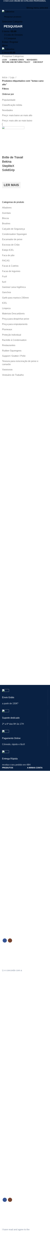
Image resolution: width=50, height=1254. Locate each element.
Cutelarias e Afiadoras (11, 772)
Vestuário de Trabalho (13, 375)
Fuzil (4, 276)
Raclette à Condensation (14, 340)
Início (5, 77)
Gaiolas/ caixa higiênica (14, 287)
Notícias (5, 869)
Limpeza (6, 308)
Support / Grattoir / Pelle (14, 356)
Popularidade (8, 100)
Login (29, 772)
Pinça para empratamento (15, 324)
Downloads (32, 791)
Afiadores (7, 207)
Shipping (31, 1131)
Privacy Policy (33, 1126)
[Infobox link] (25, 699)
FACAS (6, 260)
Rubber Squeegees (11, 350)
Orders (30, 1041)
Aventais (6, 213)
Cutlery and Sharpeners (7, 1032)
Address (30, 1046)
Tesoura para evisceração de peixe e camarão (20, 362)
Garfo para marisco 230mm (15, 298)
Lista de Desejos (34, 796)
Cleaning (6, 1048)
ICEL (4, 303)
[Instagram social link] (27, 4)
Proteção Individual (11, 335)
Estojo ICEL (8, 250)
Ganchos (6, 292)
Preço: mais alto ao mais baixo (17, 120)
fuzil (4, 282)
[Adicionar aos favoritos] (5, 178)
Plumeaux (7, 329)
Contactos (6, 864)
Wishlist (30, 1055)
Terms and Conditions (36, 1135)
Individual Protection (11, 1039)
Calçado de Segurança (13, 229)
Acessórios (7, 801)
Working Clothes (9, 1053)
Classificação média (12, 105)
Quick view (5, 191)
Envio (29, 871)
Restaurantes (8, 345)
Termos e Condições (36, 876)
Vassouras (7, 369)
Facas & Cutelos (10, 266)
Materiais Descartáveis (13, 313)
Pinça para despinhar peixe (15, 319)
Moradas (31, 786)
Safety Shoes (8, 1043)
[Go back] (5, 66)
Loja (12, 77)
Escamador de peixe (12, 239)
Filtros (5, 89)
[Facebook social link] (23, 4)
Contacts (6, 1126)
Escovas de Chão (11, 245)
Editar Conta (32, 777)
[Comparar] (5, 151)
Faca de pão (8, 255)
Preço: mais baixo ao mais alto (17, 115)
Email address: (9, 951)
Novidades (7, 110)
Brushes (6, 223)
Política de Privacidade (37, 867)
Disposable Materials (11, 1058)
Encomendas (33, 782)
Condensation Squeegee (14, 234)
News (4, 1131)
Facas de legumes (11, 271)
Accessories (7, 1062)
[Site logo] (8, 11)
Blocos (5, 218)
